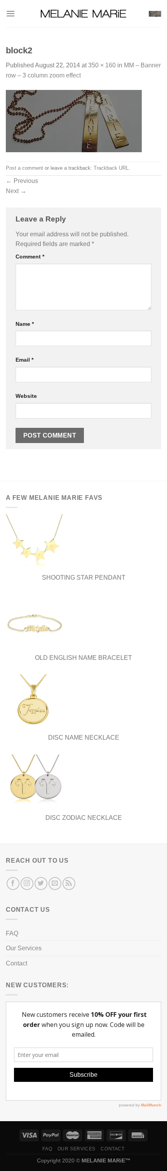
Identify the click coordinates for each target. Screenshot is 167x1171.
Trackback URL (111, 168)
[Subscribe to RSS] (69, 883)
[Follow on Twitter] (41, 883)
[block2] (74, 120)
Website (26, 396)
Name (25, 324)
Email (24, 360)
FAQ (12, 933)
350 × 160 (102, 65)
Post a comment (24, 168)
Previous (22, 181)
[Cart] (155, 14)
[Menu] (10, 13)
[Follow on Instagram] (27, 883)
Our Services (24, 948)
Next (16, 191)
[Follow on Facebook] (13, 883)
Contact (16, 963)
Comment (30, 256)
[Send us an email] (55, 883)
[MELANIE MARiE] (83, 14)
